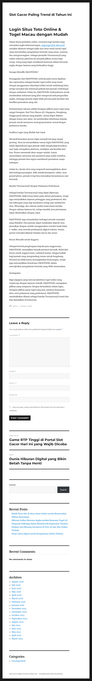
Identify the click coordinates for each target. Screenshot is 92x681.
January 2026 (18, 605)
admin (15, 306)
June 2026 (16, 588)
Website (13, 395)
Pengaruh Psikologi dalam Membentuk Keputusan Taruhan (40, 523)
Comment (14, 335)
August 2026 (18, 581)
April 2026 (17, 595)
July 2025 (16, 625)
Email (12, 383)
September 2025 (19, 618)
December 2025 (19, 608)
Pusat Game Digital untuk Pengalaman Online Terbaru (37, 533)
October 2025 (18, 615)
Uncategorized (19, 661)
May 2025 (16, 632)
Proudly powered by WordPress (51, 674)
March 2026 (17, 598)
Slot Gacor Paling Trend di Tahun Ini (40, 15)
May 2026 (16, 592)
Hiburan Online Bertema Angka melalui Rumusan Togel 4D (39, 520)
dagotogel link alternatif (53, 45)
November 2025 (19, 612)
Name (12, 371)
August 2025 (18, 622)
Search (12, 485)
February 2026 (19, 602)
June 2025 (16, 628)
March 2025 (17, 638)
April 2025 (16, 635)
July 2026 (16, 585)
